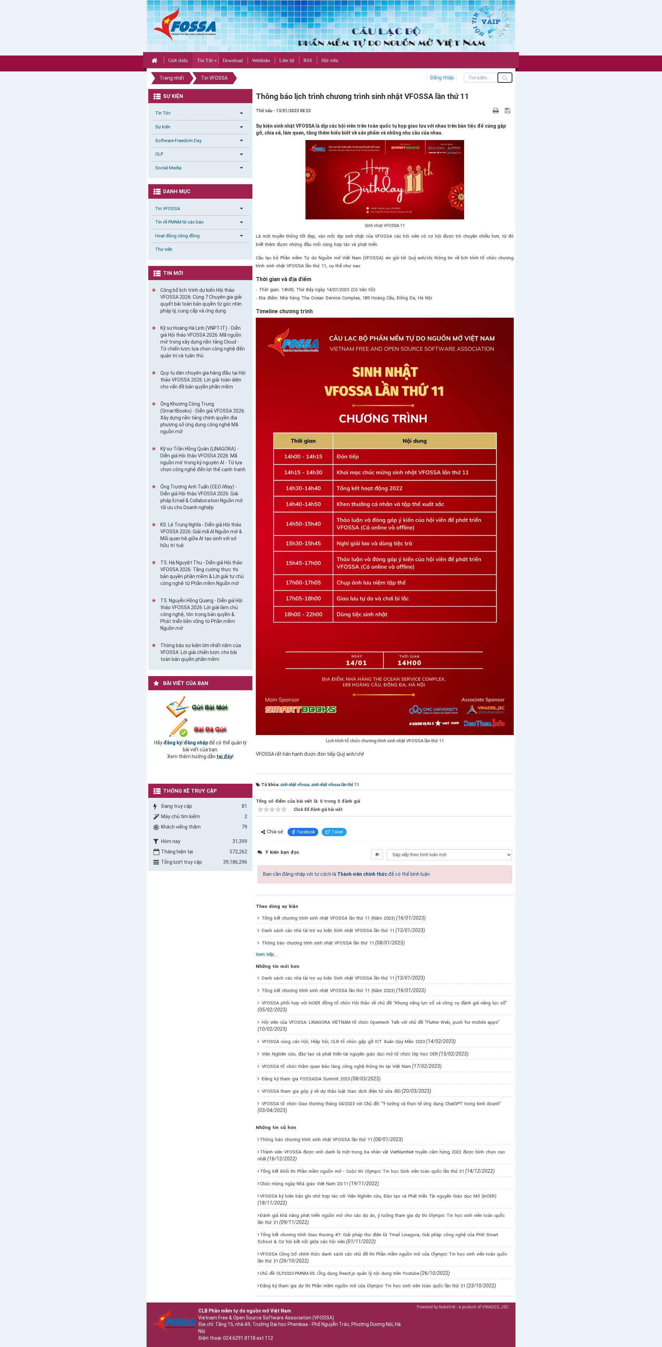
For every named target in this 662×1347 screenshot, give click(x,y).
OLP (159, 154)
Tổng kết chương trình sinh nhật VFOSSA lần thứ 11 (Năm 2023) (328, 918)
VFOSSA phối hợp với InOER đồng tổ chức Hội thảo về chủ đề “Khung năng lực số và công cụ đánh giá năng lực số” (384, 1003)
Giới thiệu (178, 60)
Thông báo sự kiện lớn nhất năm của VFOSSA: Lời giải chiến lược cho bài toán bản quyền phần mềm (200, 652)
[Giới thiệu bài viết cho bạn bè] (487, 110)
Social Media (168, 167)
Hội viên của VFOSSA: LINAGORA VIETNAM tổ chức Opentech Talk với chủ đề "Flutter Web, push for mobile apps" (381, 1022)
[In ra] (496, 110)
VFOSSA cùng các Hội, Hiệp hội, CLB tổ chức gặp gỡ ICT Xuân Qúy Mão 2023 (343, 1041)
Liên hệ (286, 60)
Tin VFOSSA (167, 208)
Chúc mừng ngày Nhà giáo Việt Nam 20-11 (304, 1183)
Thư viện (163, 249)
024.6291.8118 (239, 1338)
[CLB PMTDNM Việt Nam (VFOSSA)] (184, 24)
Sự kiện (162, 126)
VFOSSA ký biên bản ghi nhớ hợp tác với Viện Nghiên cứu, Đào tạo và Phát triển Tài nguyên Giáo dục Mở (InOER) (378, 1196)
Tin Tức (205, 60)
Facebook (306, 832)
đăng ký (172, 742)
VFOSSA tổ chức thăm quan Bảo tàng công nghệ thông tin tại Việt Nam (336, 1066)
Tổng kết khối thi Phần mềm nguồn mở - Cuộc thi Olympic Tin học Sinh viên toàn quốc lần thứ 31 (362, 1171)
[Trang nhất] (155, 60)
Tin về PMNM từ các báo (179, 222)
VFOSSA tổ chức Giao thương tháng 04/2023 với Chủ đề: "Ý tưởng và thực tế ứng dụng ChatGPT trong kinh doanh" (381, 1103)
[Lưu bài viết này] (508, 110)
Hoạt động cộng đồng (177, 235)
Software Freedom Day (178, 140)
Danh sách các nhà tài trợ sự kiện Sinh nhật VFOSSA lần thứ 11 (328, 930)
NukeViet (447, 1307)
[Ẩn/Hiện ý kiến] (377, 854)
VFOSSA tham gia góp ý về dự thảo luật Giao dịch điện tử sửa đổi (331, 1091)
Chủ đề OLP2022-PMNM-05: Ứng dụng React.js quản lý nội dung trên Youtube (339, 1273)
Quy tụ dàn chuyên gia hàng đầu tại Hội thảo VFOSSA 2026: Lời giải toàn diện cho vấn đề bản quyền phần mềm (202, 379)
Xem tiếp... (266, 954)
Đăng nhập (442, 77)
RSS (307, 60)
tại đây (224, 756)
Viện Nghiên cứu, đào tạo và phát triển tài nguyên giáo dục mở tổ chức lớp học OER (350, 1054)
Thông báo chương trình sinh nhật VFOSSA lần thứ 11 (318, 942)
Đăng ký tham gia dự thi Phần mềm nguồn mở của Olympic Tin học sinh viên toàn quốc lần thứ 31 (362, 1285)
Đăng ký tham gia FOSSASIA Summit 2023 (306, 1078)
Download (233, 60)
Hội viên (329, 60)
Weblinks (261, 60)
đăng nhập (196, 742)
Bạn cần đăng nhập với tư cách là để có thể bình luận (346, 874)
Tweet (337, 832)
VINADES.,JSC (495, 1307)
